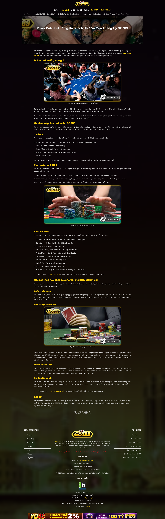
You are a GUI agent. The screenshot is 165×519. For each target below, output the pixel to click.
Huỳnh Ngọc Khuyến (86, 498)
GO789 (56, 10)
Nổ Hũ (79, 10)
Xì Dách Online (53, 274)
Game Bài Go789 (57, 391)
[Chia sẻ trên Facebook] (75, 412)
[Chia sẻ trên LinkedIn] (89, 412)
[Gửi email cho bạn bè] (82, 412)
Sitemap (88, 506)
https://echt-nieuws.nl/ (85, 460)
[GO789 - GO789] (82, 4)
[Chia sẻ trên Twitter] (79, 412)
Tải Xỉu (86, 10)
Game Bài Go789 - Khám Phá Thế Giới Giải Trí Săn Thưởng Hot (55, 14)
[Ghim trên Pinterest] (86, 412)
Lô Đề (73, 10)
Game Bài (65, 10)
